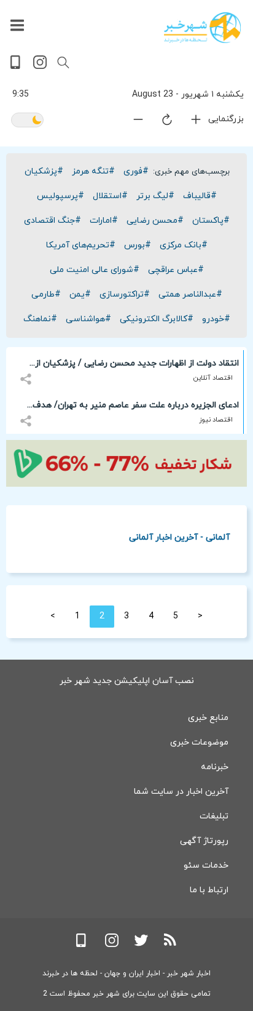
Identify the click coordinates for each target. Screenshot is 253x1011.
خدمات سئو (206, 865)
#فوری (136, 171)
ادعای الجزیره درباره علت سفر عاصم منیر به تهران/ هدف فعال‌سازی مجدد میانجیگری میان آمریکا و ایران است (136, 407)
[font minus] (131, 122)
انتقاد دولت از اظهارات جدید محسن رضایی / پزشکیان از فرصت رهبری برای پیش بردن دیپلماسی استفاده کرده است (131, 366)
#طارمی (46, 294)
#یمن (80, 294)
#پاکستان (211, 220)
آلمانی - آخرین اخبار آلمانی (179, 537)
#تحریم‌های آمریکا (80, 245)
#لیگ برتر (155, 196)
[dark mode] (27, 121)
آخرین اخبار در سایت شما (181, 791)
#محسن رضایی (155, 220)
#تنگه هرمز (93, 171)
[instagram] (40, 67)
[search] (63, 62)
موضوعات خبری (199, 742)
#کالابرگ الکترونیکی (156, 319)
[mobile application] (16, 67)
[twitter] (141, 945)
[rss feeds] (170, 945)
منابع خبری (208, 718)
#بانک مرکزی (184, 245)
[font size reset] (160, 122)
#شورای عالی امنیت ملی (94, 270)
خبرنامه (214, 767)
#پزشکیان (44, 171)
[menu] (17, 25)
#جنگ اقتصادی (52, 220)
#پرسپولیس (60, 196)
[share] (27, 372)
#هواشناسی (88, 319)
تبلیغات (214, 816)
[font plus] (188, 122)
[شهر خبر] (202, 27)
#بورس (137, 245)
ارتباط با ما (209, 890)
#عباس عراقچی (176, 270)
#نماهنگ (40, 319)
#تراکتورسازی (124, 294)
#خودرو (216, 319)
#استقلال (110, 196)
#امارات (104, 220)
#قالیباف (200, 196)
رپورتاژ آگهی (204, 841)
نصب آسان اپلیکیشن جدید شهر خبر (127, 681)
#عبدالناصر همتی (190, 294)
